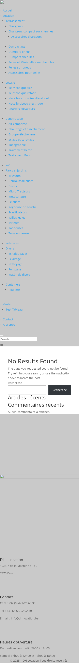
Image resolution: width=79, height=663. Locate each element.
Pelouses (14, 202)
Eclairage (15, 259)
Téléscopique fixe (20, 88)
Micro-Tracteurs (19, 191)
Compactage (17, 46)
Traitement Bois (19, 155)
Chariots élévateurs (22, 109)
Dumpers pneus (19, 52)
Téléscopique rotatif (22, 93)
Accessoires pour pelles (25, 73)
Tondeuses (16, 228)
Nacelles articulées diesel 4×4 (29, 98)
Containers (13, 284)
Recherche (15, 383)
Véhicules (12, 243)
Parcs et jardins (16, 170)
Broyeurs (15, 176)
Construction (14, 119)
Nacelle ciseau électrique (26, 103)
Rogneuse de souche (23, 207)
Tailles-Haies (17, 217)
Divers (13, 186)
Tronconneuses (19, 233)
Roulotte (14, 290)
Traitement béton (20, 150)
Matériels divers (19, 274)
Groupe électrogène (22, 134)
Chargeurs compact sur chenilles (31, 31)
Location (8, 16)
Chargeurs (16, 26)
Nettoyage (15, 264)
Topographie (17, 145)
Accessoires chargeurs (26, 36)
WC (8, 165)
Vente (7, 304)
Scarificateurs (18, 212)
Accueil (8, 10)
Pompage (15, 269)
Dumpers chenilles (21, 57)
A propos (9, 324)
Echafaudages (18, 254)
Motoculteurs (18, 196)
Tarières (14, 223)
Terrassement (15, 21)
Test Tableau (14, 309)
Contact (8, 319)
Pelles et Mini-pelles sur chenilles (31, 62)
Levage (10, 82)
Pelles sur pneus (20, 67)
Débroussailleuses (21, 181)
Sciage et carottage (21, 139)
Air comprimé (18, 124)
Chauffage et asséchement (27, 129)
